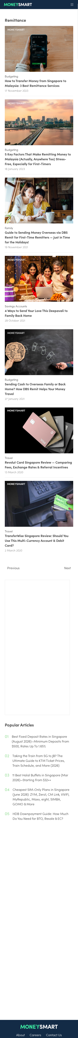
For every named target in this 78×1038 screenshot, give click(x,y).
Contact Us (54, 1035)
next (67, 568)
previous (13, 568)
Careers (35, 1035)
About (20, 1035)
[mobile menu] (72, 4)
